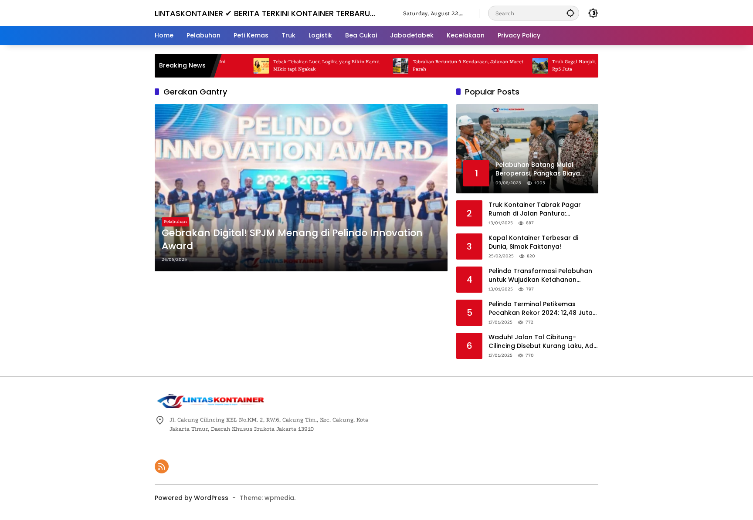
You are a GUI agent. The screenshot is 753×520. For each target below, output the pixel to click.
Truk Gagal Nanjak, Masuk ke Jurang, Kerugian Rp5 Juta (590, 65)
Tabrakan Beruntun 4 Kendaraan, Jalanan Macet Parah (452, 65)
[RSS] (162, 466)
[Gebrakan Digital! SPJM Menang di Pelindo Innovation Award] (301, 187)
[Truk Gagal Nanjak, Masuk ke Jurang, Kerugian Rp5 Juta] (524, 66)
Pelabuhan (175, 221)
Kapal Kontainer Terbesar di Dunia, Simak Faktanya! (533, 242)
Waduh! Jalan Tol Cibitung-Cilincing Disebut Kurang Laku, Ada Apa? (543, 341)
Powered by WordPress (191, 497)
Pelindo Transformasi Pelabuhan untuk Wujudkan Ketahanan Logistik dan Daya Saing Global (540, 275)
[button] (570, 13)
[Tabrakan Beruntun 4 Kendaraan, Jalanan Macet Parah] (385, 66)
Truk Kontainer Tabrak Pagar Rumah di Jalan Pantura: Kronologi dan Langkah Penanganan (534, 209)
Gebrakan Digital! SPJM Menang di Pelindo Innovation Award (292, 239)
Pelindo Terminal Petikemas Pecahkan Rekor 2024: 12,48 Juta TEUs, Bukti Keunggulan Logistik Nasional (540, 308)
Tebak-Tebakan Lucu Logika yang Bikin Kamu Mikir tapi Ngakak (311, 65)
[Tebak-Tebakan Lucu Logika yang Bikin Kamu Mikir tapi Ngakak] (245, 66)
